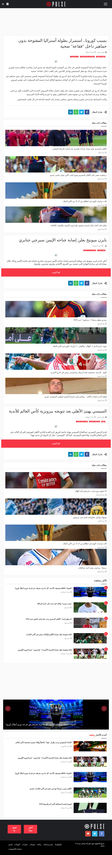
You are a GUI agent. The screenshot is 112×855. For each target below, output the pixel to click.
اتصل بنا (14, 829)
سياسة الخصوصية (15, 849)
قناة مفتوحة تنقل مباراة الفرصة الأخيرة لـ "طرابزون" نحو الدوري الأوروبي (45, 650)
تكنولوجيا (58, 844)
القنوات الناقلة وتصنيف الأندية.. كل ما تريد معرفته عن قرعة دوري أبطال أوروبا (43, 588)
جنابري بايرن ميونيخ (89, 250)
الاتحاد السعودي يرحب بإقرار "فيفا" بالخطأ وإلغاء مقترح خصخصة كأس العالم (44, 742)
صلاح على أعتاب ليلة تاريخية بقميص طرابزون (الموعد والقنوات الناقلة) (79, 225)
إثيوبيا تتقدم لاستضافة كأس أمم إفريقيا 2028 (55, 804)
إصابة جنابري (101, 250)
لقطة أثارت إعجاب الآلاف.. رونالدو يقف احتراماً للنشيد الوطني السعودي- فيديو (76, 397)
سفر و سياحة (48, 844)
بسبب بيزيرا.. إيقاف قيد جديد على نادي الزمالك (54, 604)
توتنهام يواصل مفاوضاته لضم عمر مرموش (90, 517)
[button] (87, 112)
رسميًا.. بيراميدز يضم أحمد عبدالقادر (92, 568)
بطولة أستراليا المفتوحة (87, 56)
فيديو (10, 844)
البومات (17, 844)
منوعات (32, 844)
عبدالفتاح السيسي (94, 421)
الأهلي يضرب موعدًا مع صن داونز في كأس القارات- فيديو (51, 789)
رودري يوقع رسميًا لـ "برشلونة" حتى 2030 (90, 320)
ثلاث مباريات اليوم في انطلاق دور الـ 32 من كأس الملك (85, 201)
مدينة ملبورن (74, 56)
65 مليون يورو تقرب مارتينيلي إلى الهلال (91, 491)
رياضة (39, 844)
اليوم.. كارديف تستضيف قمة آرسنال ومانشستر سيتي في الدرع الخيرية (79, 372)
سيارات (25, 844)
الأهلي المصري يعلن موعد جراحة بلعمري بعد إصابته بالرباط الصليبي (79, 149)
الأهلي (103, 421)
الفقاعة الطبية (101, 56)
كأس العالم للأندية (82, 421)
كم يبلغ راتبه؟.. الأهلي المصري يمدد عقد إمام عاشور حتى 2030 (49, 619)
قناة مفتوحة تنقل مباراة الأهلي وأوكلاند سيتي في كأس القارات (49, 634)
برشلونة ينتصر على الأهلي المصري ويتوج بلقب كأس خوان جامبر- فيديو (78, 175)
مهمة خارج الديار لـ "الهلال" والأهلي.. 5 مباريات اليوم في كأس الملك (80, 346)
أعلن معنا (31, 829)
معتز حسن (100, 52)
